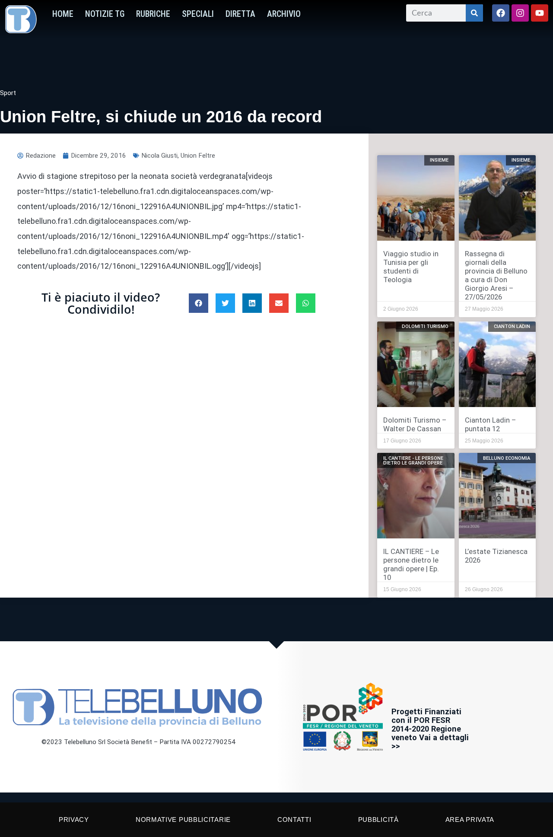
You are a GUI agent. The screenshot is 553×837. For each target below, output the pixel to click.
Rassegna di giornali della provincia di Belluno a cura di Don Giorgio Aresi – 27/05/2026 (496, 275)
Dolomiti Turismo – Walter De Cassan (414, 424)
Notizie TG (104, 14)
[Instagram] (520, 13)
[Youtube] (539, 13)
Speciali (198, 14)
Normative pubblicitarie (183, 819)
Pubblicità (378, 819)
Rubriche (153, 14)
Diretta (240, 14)
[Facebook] (500, 13)
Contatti (294, 819)
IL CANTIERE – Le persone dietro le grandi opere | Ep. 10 (411, 564)
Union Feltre (198, 155)
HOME (62, 14)
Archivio (284, 14)
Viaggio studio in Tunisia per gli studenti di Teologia (411, 266)
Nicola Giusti (159, 155)
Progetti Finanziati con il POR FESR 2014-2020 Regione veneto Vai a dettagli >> (430, 729)
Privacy (74, 819)
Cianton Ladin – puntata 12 (490, 424)
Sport (8, 93)
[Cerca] (474, 13)
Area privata (469, 819)
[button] (198, 303)
